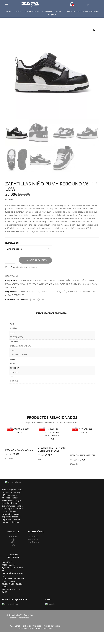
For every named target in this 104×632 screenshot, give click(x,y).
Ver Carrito (33, 539)
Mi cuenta (33, 536)
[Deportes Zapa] (30, 4)
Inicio (8, 11)
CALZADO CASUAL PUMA (44, 280)
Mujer (13, 539)
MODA (52, 291)
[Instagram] (88, 5)
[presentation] (6, 445)
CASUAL (15, 284)
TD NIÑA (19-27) (73, 284)
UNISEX (77, 291)
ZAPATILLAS (19, 295)
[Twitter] (34, 300)
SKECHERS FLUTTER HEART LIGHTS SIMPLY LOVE (52, 449)
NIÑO (18, 11)
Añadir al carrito (36, 260)
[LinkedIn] (43, 300)
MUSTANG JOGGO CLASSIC (19, 449)
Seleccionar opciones (17, 459)
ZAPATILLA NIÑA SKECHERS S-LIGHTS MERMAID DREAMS (97, 183)
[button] (94, 30)
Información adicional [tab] (52, 313)
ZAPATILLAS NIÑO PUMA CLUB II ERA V (92, 183)
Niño (13, 542)
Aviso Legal (15, 626)
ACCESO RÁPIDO (36, 531)
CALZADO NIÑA (63, 280)
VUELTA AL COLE (12, 287)
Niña (13, 545)
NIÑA (22, 284)
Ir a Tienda (33, 542)
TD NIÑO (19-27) (53, 11)
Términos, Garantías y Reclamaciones (36, 628)
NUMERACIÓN (12, 243)
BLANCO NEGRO (22, 291)
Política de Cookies (51, 626)
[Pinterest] (39, 300)
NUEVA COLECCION (40, 284)
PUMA (62, 284)
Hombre (13, 536)
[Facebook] (30, 300)
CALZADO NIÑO (32, 11)
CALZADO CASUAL (24, 280)
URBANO (86, 291)
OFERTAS (54, 284)
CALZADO (35, 291)
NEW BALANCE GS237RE (82, 455)
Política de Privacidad (31, 626)
